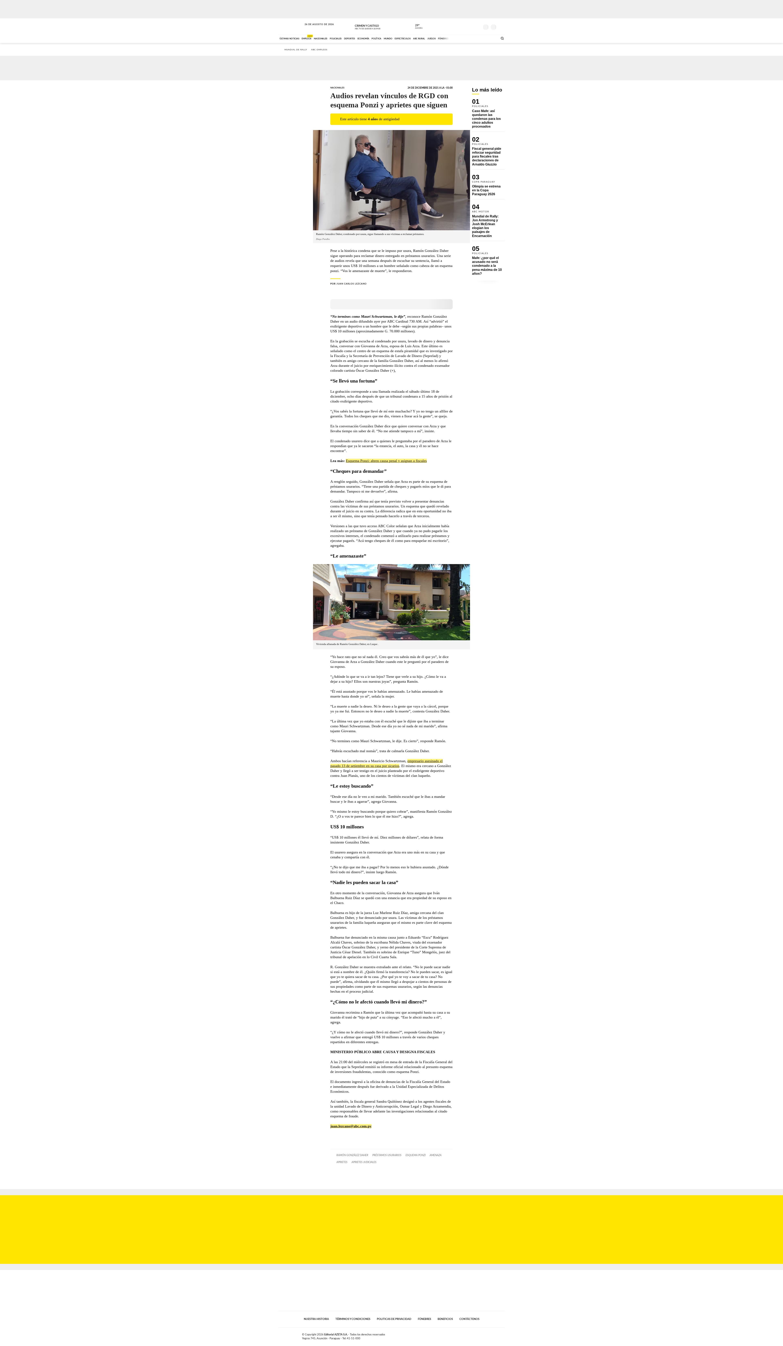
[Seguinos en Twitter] (465, 26)
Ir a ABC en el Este (315, 28)
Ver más (488, 115)
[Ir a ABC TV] (462, 38)
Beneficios (445, 1319)
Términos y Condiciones (352, 1319)
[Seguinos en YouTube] (471, 26)
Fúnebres (424, 1319)
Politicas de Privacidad (394, 1319)
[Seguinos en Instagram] (477, 26)
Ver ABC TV (375, 26)
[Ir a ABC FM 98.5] (490, 38)
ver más (417, 27)
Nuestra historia (316, 1319)
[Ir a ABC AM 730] (474, 38)
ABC (291, 26)
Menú (501, 26)
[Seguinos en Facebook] (459, 26)
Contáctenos (469, 1319)
